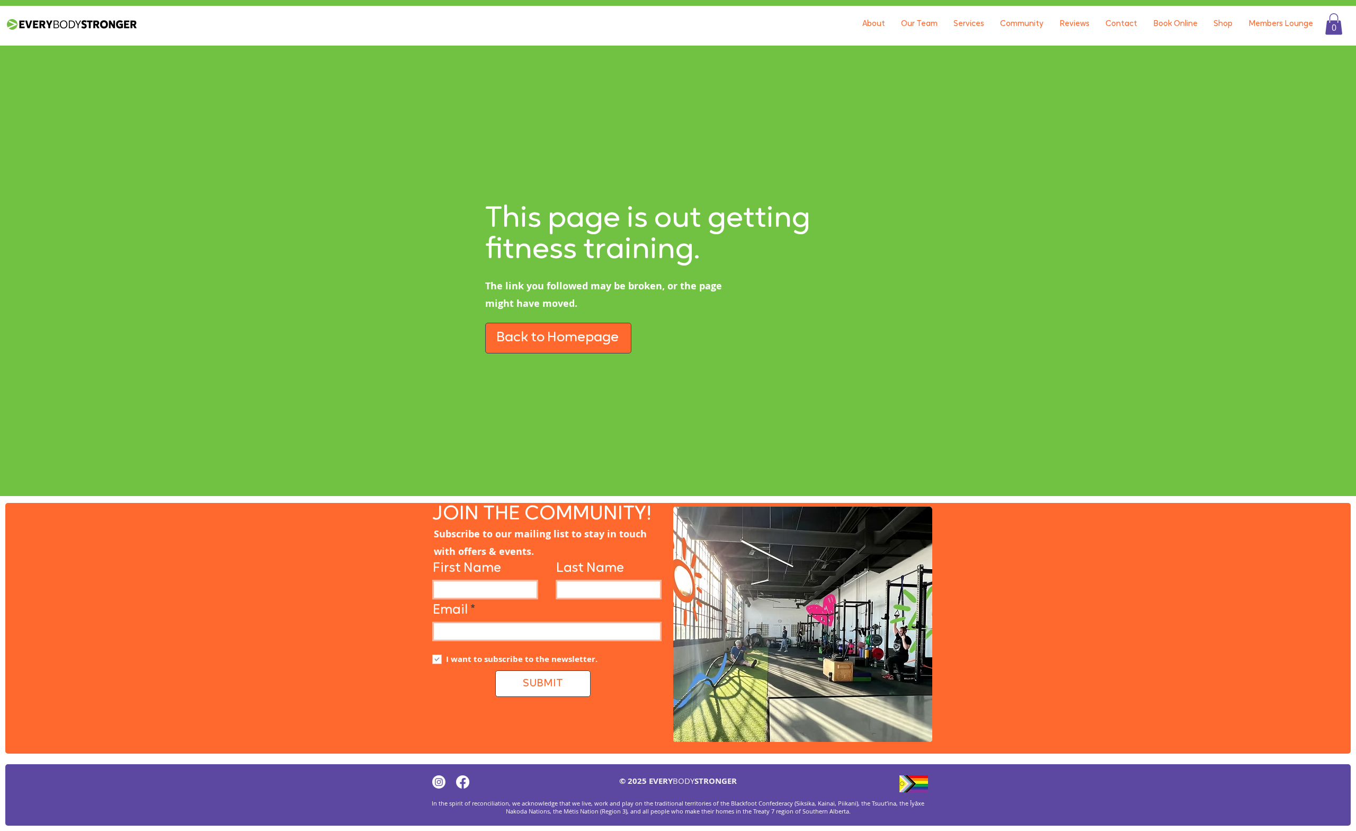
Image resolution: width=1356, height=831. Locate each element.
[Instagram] (438, 782)
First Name (467, 568)
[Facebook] (462, 782)
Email (450, 610)
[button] (1334, 24)
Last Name (590, 568)
